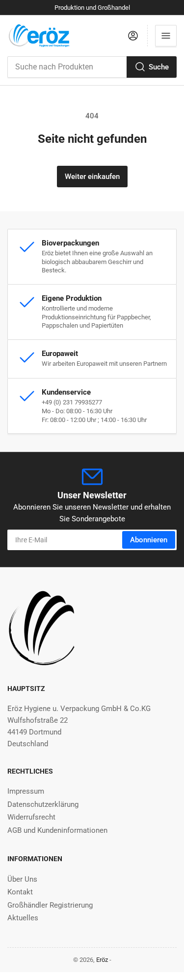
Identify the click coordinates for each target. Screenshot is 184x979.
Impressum (25, 791)
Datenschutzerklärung (43, 804)
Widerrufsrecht (31, 817)
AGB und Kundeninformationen (57, 830)
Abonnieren (148, 539)
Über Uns (22, 879)
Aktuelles (22, 917)
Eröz (102, 959)
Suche (159, 67)
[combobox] (92, 67)
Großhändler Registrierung (50, 905)
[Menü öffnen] (166, 35)
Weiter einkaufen (92, 176)
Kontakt (20, 892)
